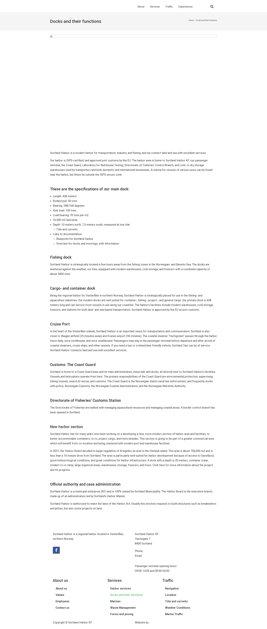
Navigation (172, 588)
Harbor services (120, 588)
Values (60, 595)
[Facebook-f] (56, 550)
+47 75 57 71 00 (154, 551)
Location (170, 595)
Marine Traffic (174, 614)
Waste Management (123, 607)
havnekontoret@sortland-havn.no (163, 555)
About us (61, 588)
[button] (212, 6)
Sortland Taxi (180, 345)
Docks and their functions (206, 20)
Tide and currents (67, 229)
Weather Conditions (177, 607)
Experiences (185, 6)
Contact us (62, 607)
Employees (62, 601)
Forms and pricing (121, 614)
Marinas (115, 601)
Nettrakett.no (157, 622)
